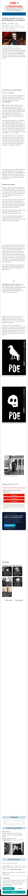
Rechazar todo (8, 888)
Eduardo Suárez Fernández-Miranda (17, 27)
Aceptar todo (14, 892)
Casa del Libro (14, 501)
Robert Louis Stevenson (7, 30)
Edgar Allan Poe (5, 27)
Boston (16, 23)
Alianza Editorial (10, 23)
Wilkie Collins (15, 30)
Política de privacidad (7, 885)
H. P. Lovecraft (5, 28)
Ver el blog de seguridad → (9, 527)
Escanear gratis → (10, 525)
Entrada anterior (9, 600)
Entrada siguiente (19, 600)
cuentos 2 (18, 25)
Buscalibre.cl (14, 495)
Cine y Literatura (8, 47)
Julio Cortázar (12, 28)
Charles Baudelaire (6, 25)
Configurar (20, 888)
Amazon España (14, 498)
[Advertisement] (14, 74)
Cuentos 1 (13, 25)
